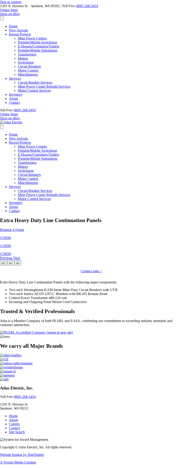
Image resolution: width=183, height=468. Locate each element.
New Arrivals (18, 30)
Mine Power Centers (32, 38)
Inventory (16, 94)
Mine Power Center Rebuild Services (44, 86)
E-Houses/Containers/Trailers (38, 46)
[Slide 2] (10, 263)
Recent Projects (20, 34)
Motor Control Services (34, 90)
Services (15, 78)
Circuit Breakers (29, 66)
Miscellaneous (28, 74)
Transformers (27, 54)
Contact (14, 102)
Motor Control (28, 70)
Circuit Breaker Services (35, 82)
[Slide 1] (3, 263)
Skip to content (10, 2)
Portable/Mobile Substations (37, 50)
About (13, 98)
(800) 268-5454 (87, 6)
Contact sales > (91, 271)
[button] (12, 230)
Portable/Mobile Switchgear (37, 42)
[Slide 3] (17, 263)
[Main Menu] (2, 18)
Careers (14, 424)
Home (13, 26)
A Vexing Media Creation (18, 462)
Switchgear (26, 62)
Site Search (17, 432)
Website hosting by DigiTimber (22, 455)
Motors (23, 58)
